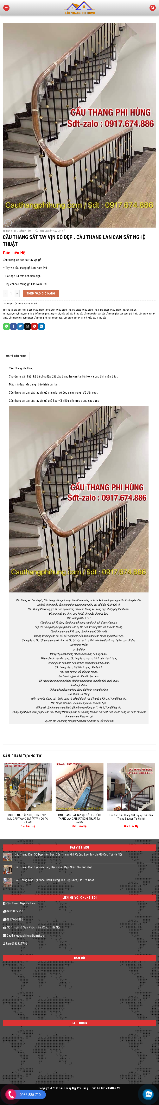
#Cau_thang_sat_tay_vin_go (123, 309)
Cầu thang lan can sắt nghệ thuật (121, 313)
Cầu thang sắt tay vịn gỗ (50, 231)
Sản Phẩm (25, 231)
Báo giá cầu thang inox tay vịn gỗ (44, 313)
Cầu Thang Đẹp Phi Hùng (21, 903)
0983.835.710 (14, 911)
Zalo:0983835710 (16, 944)
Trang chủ (9, 231)
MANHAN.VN (112, 1088)
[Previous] (4, 798)
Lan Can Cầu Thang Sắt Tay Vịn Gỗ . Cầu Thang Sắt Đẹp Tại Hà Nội (131, 817)
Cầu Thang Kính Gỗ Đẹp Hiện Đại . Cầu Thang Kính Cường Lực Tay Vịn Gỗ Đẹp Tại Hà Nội (68, 854)
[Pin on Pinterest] (34, 326)
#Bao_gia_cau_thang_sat (20, 309)
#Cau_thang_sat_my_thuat (68, 309)
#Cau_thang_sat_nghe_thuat (95, 309)
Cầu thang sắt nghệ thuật (21, 317)
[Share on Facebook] (13, 326)
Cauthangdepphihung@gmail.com (26, 935)
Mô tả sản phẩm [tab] (16, 356)
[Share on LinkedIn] (41, 326)
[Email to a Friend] (27, 326)
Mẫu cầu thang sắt (97, 317)
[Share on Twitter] (20, 326)
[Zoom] (8, 223)
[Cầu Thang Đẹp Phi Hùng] (80, 8)
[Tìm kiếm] (152, 8)
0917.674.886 (14, 919)
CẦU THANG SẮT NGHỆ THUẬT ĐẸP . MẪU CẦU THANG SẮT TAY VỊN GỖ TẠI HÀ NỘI (27, 819)
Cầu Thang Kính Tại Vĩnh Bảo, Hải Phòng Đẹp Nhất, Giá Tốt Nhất (53, 867)
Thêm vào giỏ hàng (41, 293)
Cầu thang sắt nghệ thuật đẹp (48, 317)
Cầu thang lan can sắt (94, 313)
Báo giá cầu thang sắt (72, 313)
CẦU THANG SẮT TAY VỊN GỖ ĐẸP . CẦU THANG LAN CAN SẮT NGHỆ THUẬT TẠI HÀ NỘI (79, 819)
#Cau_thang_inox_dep (44, 309)
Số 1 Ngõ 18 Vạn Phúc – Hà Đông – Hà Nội (33, 927)
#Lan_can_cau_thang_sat (15, 313)
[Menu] (6, 8)
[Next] (155, 798)
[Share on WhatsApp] (6, 326)
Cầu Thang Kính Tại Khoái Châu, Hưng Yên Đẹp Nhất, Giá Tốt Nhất (54, 880)
